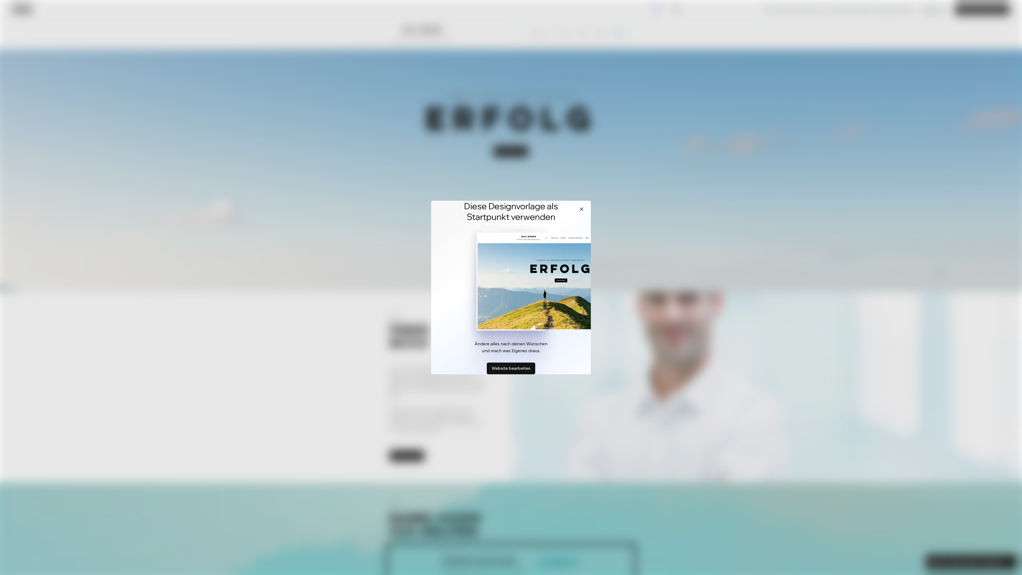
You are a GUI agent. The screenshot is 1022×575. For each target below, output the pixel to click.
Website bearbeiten (511, 368)
